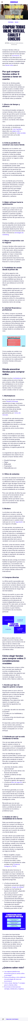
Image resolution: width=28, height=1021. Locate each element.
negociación (19, 522)
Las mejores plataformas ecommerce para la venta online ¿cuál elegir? (14, 973)
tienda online (9, 65)
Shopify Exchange (12, 401)
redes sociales (21, 133)
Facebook (17, 864)
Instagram (7, 866)
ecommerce (15, 55)
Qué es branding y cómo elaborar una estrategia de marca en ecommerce (14, 979)
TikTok (14, 866)
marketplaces (17, 378)
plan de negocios (16, 782)
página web (15, 131)
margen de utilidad (17, 887)
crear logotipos (17, 129)
